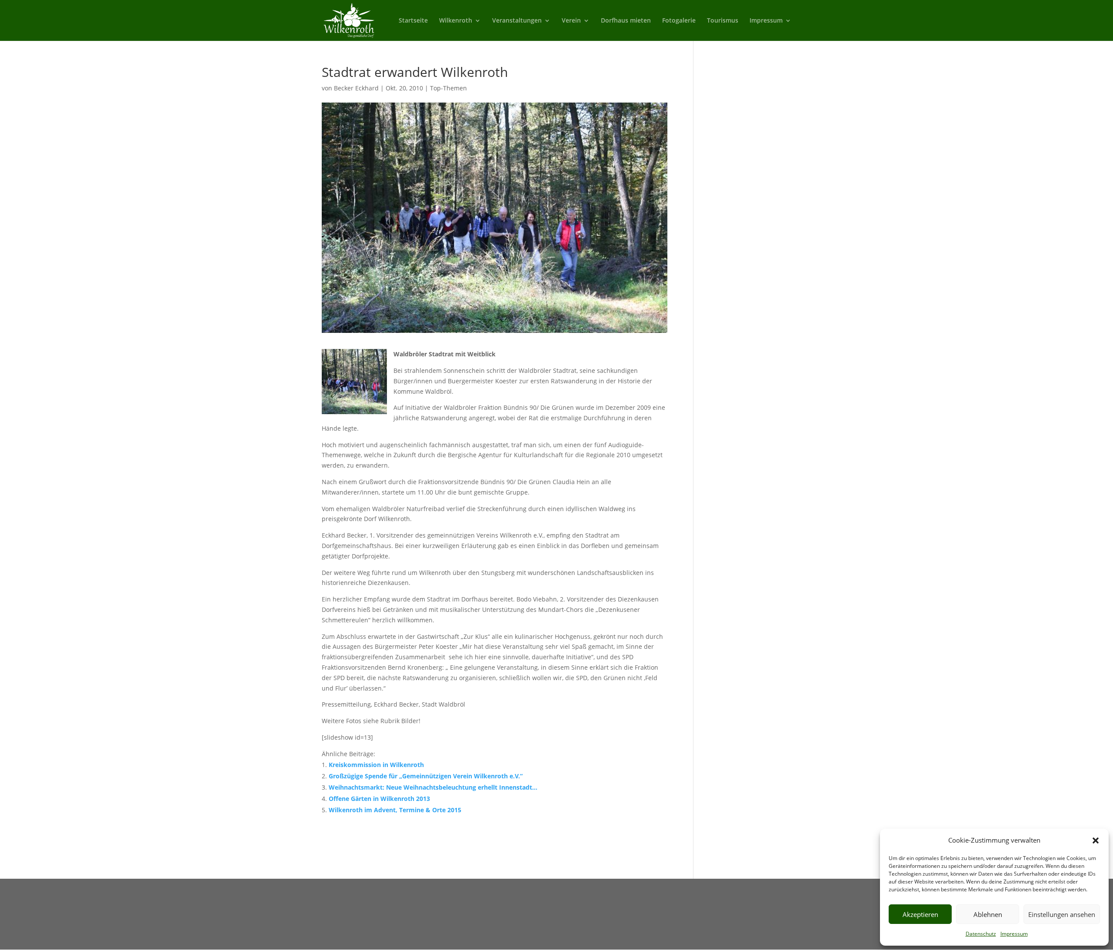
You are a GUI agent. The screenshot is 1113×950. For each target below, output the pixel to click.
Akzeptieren (920, 914)
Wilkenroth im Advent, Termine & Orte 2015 (395, 810)
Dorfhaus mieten (626, 20)
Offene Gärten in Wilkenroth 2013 (379, 798)
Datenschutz (981, 933)
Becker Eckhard (356, 88)
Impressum (1014, 933)
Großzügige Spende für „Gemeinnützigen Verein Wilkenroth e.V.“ (426, 776)
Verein (571, 20)
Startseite (413, 20)
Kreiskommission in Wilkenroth (376, 765)
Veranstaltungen (517, 20)
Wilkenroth (455, 20)
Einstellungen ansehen (1061, 914)
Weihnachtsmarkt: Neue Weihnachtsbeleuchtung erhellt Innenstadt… (433, 787)
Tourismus (722, 20)
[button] (1095, 840)
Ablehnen (987, 914)
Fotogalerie (679, 20)
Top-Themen (448, 88)
